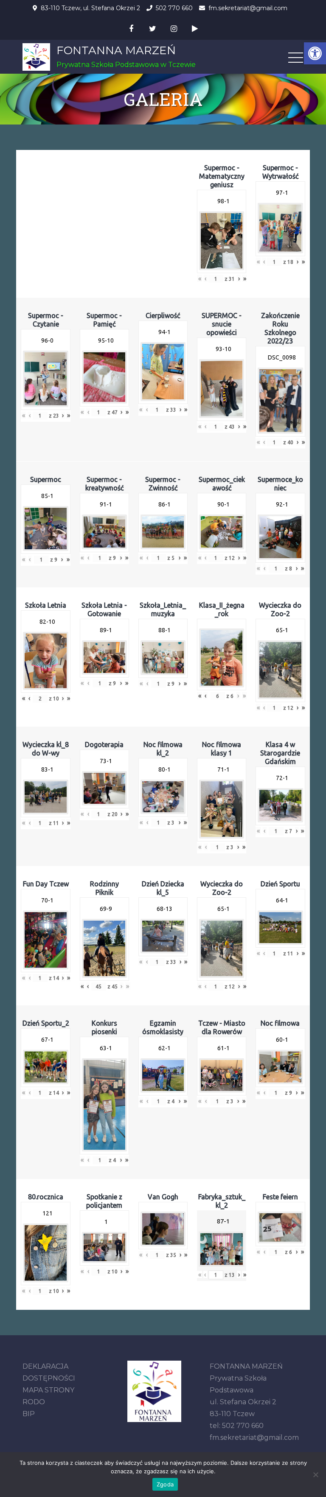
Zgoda (165, 1484)
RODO (33, 1402)
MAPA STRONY (48, 1390)
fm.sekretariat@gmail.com (247, 8)
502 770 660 (174, 8)
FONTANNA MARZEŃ (116, 50)
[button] (315, 53)
